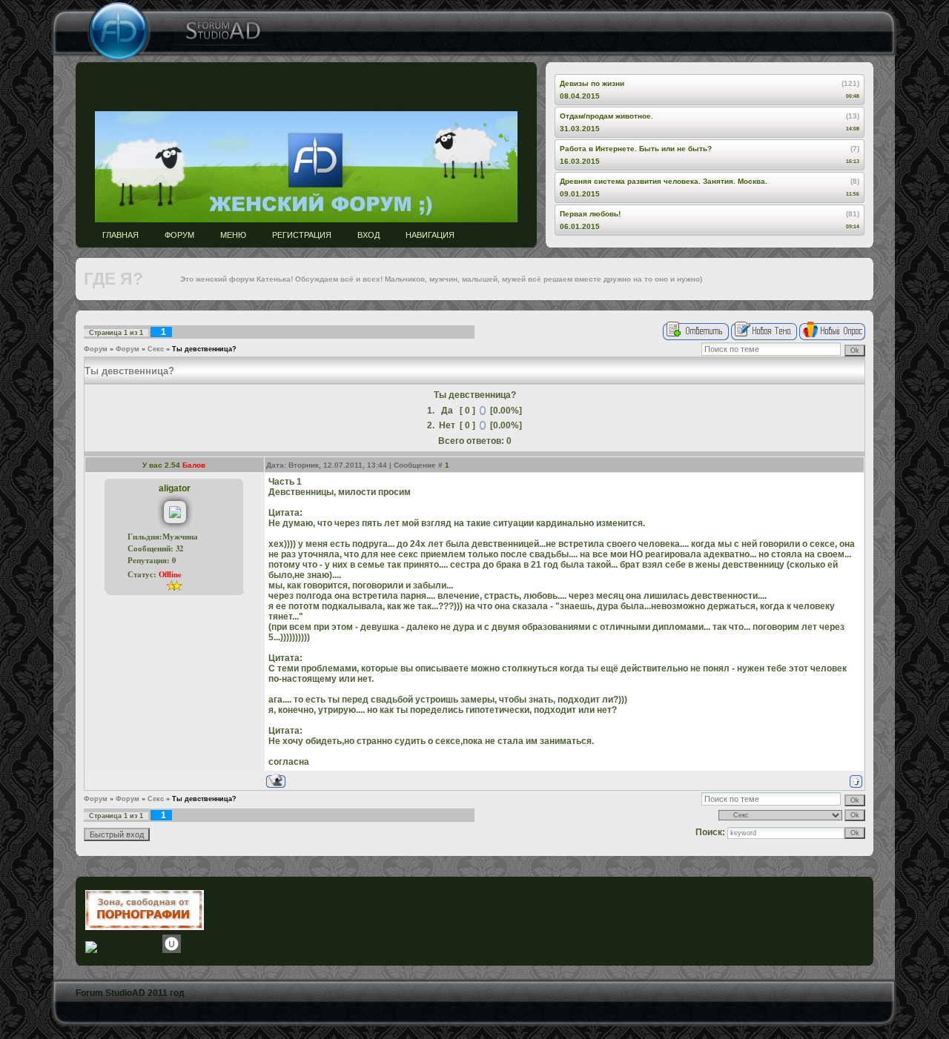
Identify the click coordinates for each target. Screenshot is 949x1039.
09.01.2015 (580, 194)
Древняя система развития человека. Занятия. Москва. (663, 181)
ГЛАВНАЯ (120, 234)
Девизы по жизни (592, 83)
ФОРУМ (179, 234)
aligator (175, 488)
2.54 (173, 465)
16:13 (852, 161)
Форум (96, 349)
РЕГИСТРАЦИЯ (301, 234)
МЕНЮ (233, 234)
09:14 (852, 226)
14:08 (852, 128)
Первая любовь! (590, 214)
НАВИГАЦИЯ (430, 234)
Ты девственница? (204, 349)
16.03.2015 (580, 161)
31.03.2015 (580, 129)
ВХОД (368, 234)
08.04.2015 (580, 96)
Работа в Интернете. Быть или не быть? (636, 149)
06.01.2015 (580, 226)
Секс (156, 349)
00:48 (852, 96)
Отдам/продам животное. (606, 116)
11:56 (852, 193)
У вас (153, 465)
